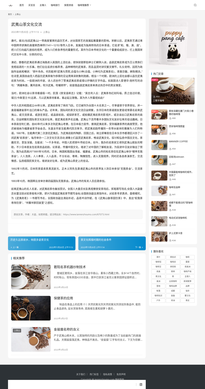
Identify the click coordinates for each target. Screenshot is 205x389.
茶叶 (158, 257)
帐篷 (158, 291)
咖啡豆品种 (174, 187)
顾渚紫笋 (187, 281)
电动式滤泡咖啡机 (178, 218)
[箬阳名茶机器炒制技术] (31, 277)
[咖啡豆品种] (159, 191)
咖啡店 (173, 262)
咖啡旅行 (55, 5)
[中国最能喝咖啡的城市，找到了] (159, 176)
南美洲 (187, 267)
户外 (158, 300)
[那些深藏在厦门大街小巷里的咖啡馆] (159, 114)
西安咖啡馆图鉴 (177, 126)
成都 (173, 291)
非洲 (173, 300)
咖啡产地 (187, 271)
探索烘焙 (68, 5)
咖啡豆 (158, 267)
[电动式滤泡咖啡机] (159, 221)
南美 (158, 271)
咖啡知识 (158, 296)
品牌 (187, 286)
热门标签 (94, 374)
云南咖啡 (173, 281)
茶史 (187, 300)
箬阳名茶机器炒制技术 (70, 267)
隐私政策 (107, 374)
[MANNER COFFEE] (159, 145)
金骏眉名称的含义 (66, 329)
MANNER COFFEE (178, 141)
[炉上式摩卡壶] (159, 237)
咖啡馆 (158, 262)
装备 (173, 296)
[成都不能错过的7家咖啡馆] (159, 206)
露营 (187, 262)
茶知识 (173, 257)
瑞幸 (187, 291)
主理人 (43, 5)
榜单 (173, 271)
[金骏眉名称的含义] (31, 339)
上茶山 (46, 32)
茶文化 (158, 276)
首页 (21, 5)
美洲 (158, 281)
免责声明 (121, 374)
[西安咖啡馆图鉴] (159, 130)
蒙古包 (187, 296)
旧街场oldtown (176, 156)
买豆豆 (31, 5)
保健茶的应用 (63, 298)
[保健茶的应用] (31, 308)
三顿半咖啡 (158, 100)
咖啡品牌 (173, 286)
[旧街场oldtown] (159, 160)
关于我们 (80, 374)
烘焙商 (173, 267)
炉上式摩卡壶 (175, 233)
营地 (158, 286)
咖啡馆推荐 (83, 5)
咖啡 (187, 257)
